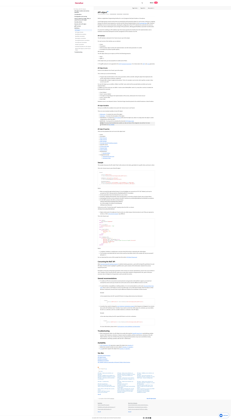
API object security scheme (122, 383)
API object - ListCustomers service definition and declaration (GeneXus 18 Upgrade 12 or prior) (125, 379)
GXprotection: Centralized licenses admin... (138, 407)
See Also (101, 353)
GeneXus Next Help (113, 14)
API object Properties (103, 129)
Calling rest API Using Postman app (104, 385)
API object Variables (103, 105)
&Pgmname (103, 114)
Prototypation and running (80, 16)
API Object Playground (132, 257)
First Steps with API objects (80, 9)
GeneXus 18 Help (119, 14)
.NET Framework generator (125, 64)
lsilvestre (112, 398)
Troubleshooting (78, 52)
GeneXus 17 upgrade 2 (125, 348)
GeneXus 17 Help (125, 14)
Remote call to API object (80, 24)
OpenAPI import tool (137, 333)
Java (148, 64)
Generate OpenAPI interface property (108, 143)
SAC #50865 (111, 124)
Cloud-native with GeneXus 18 (104, 409)
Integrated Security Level (108, 156)
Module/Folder (103, 148)
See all (99, 394)
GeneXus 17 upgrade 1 (128, 347)
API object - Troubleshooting (103, 381)
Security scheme (78, 22)
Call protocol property (113, 213)
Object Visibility (103, 149)
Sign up (151, 2)
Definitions (76, 28)
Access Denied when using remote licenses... (138, 405)
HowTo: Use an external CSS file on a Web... (138, 409)
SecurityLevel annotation (81, 42)
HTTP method (117, 117)
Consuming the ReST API (106, 261)
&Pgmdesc (102, 116)
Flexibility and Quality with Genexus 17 (106, 407)
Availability (102, 343)
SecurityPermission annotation (82, 40)
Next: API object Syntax (151, 398)
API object (77, 30)
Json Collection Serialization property (126, 306)
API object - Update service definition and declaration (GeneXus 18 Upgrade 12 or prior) (146, 382)
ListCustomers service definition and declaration (129, 326)
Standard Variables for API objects (83, 46)
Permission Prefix (107, 158)
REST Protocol (103, 138)
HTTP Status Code (129, 121)
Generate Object (106, 153)
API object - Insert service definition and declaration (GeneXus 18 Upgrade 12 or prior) (146, 376)
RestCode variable (120, 392)
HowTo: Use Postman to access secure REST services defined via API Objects (145, 389)
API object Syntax (79, 32)
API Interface (101, 35)
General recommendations (107, 278)
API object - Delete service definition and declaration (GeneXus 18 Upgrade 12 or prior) (126, 373)
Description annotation (80, 38)
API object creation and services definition (81, 11)
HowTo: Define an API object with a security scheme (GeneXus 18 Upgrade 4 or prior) (125, 389)
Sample (100, 162)
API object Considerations (103, 383)
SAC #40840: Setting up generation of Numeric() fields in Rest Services (114, 362)
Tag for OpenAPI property (103, 405)
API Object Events (102, 68)
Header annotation (79, 44)
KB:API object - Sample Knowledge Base (145, 377)
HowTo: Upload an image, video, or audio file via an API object (82, 19)
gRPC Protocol (103, 139)
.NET (144, 64)
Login (156, 2)
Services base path (104, 146)
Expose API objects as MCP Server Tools (83, 49)
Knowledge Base (143, 23)
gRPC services (77, 26)
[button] (135, 8)
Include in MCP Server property (104, 391)
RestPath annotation (80, 36)
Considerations (78, 14)
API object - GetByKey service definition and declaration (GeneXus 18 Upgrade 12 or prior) (106, 376)
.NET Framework (104, 345)
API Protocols (101, 51)
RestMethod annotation (80, 34)
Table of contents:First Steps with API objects (106, 386)
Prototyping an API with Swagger (143, 391)
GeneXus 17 (130, 345)
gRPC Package (103, 141)
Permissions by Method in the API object (125, 391)
